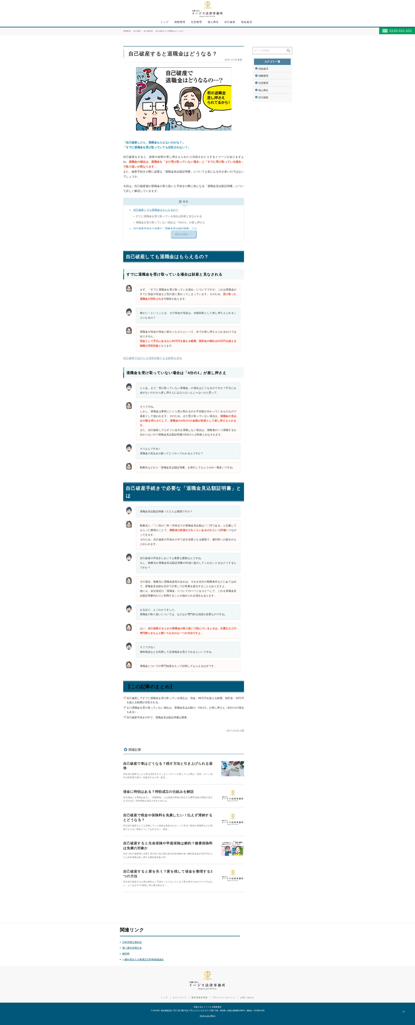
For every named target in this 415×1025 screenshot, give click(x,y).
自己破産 (229, 22)
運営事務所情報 (199, 997)
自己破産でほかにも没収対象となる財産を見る (152, 358)
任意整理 (196, 22)
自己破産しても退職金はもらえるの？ (155, 210)
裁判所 (126, 953)
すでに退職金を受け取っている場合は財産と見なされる (169, 216)
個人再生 (213, 22)
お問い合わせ (247, 997)
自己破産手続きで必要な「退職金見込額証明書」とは (165, 228)
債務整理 (179, 22)
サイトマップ (180, 997)
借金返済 (246, 22)
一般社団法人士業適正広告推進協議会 (143, 959)
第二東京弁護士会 (132, 948)
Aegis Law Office (207, 1016)
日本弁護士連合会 (132, 942)
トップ (164, 22)
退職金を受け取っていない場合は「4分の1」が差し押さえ (170, 222)
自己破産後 (148, 31)
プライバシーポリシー (224, 997)
